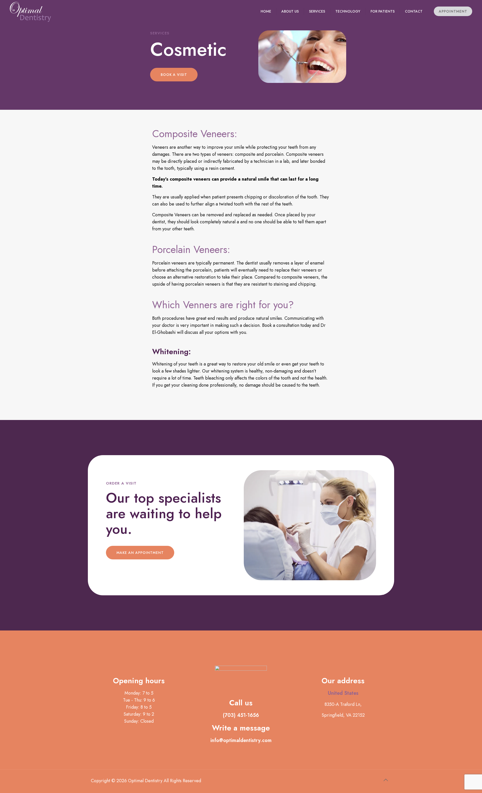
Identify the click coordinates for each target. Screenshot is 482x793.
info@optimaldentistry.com (241, 740)
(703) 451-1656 (241, 715)
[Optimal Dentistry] (30, 11)
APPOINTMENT (453, 11)
